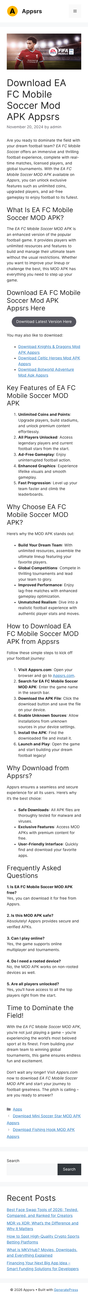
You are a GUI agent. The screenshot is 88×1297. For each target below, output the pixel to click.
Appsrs (32, 11)
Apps (17, 1109)
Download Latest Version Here (44, 321)
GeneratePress (66, 1290)
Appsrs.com (63, 675)
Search (13, 1160)
